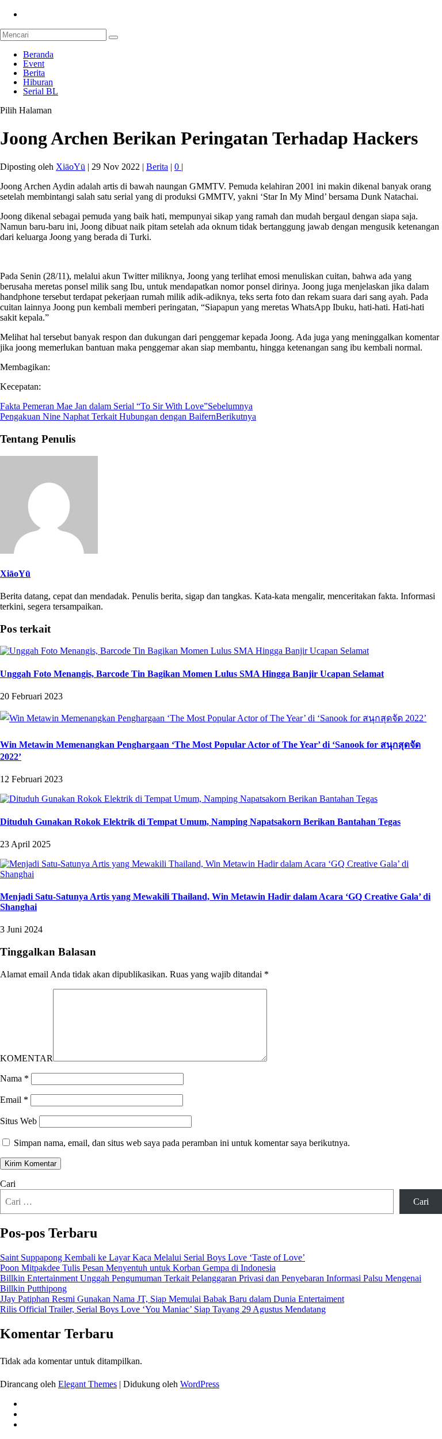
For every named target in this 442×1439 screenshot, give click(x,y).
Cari (8, 1184)
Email (14, 1100)
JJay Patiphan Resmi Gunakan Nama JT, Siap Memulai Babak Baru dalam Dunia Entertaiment (172, 1299)
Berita (34, 73)
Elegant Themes (87, 1384)
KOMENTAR (26, 1058)
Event (33, 63)
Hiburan (38, 82)
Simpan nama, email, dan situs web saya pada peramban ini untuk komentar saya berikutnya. (182, 1143)
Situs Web (18, 1121)
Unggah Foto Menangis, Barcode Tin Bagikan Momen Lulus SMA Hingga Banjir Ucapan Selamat (192, 674)
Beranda (38, 54)
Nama (14, 1078)
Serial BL (40, 91)
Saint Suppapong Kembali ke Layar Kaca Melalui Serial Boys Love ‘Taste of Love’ (152, 1257)
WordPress (199, 1384)
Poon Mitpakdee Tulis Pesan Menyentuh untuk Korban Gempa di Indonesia (138, 1268)
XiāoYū (70, 167)
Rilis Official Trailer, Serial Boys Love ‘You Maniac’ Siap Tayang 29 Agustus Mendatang (163, 1309)
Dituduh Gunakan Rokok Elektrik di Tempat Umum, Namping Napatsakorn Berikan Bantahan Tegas (200, 822)
